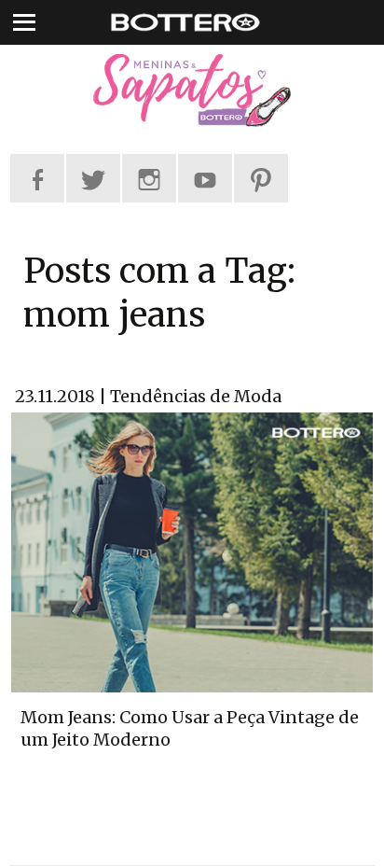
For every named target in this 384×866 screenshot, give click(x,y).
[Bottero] (192, 90)
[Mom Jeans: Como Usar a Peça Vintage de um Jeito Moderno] (192, 550)
